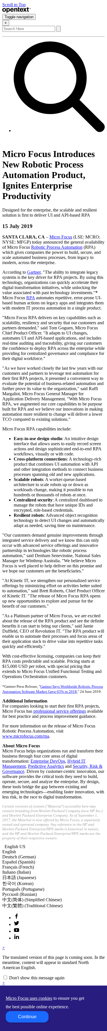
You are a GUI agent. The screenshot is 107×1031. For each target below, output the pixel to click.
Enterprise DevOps (48, 761)
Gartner (34, 272)
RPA (30, 297)
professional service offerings (59, 711)
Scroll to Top (14, 4)
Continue (27, 1016)
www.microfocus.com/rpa (25, 736)
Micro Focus (60, 237)
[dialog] (53, 962)
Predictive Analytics (46, 766)
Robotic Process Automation (56, 247)
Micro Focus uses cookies (29, 998)
